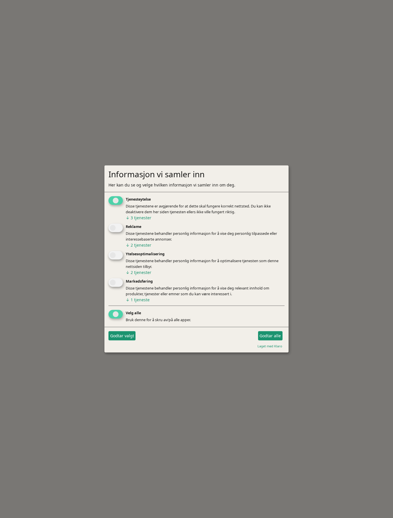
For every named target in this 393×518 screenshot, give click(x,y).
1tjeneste (138, 299)
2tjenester (138, 245)
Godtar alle (270, 335)
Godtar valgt (122, 335)
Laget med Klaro (269, 346)
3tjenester (138, 217)
